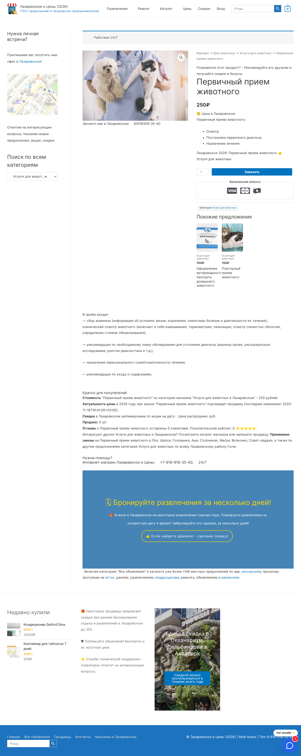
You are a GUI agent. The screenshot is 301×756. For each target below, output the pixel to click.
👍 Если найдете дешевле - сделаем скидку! (187, 536)
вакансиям (230, 577)
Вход (221, 9)
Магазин (203, 53)
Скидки (204, 9)
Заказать (251, 172)
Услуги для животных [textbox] (29, 176)
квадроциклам (167, 577)
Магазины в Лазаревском (115, 737)
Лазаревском (30, 61)
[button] (181, 57)
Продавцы (62, 737)
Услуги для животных (256, 53)
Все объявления (37, 737)
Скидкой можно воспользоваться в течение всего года (187, 678)
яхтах (109, 577)
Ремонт (144, 9)
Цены (187, 9)
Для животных (224, 53)
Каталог (166, 9)
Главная (13, 737)
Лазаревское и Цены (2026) (44, 7)
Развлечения (117, 9)
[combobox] (32, 176)
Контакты (83, 737)
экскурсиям (251, 571)
